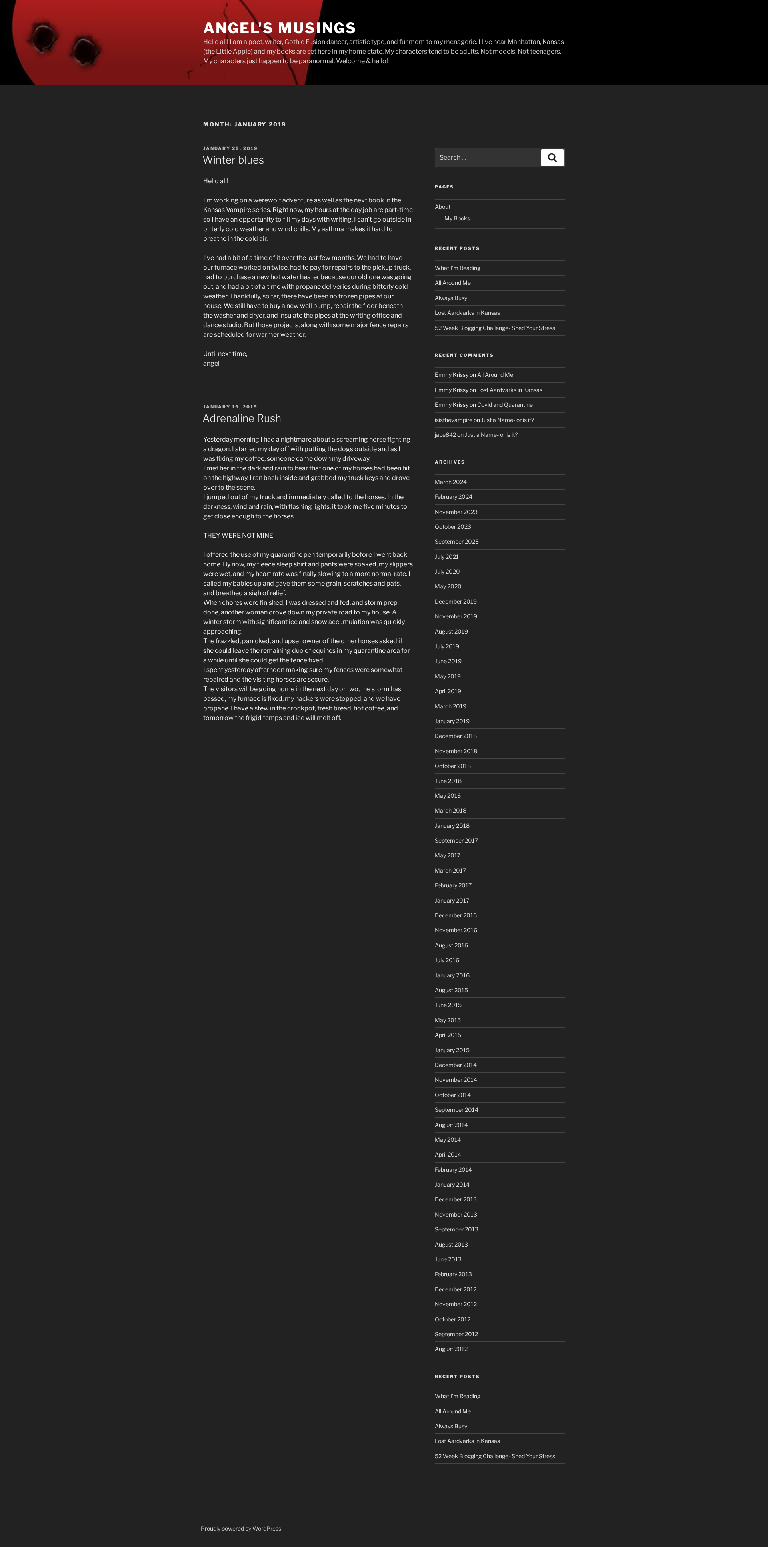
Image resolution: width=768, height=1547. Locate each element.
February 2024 (453, 496)
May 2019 (448, 676)
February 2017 (453, 885)
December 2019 (456, 601)
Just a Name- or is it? (507, 419)
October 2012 (452, 1319)
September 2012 (456, 1334)
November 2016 (456, 930)
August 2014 (451, 1124)
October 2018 (453, 765)
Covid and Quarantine (505, 404)
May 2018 (448, 795)
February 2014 (453, 1169)
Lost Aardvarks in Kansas (467, 312)
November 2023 (456, 511)
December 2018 (456, 735)
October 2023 (453, 526)
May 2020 (448, 586)
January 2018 (452, 825)
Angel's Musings (280, 28)
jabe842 (445, 434)
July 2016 (447, 960)
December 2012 (455, 1289)
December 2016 (456, 915)
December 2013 (456, 1199)
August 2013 (451, 1244)
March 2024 (451, 481)
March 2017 (450, 870)
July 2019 (447, 646)
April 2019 (448, 691)
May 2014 (448, 1139)
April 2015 (448, 1034)
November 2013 (456, 1214)
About (442, 206)
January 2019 (452, 721)
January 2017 (452, 900)
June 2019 (448, 661)
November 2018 (456, 751)
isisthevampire (453, 419)
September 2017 (456, 840)
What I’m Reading (457, 267)
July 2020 (447, 571)
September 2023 (457, 541)
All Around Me (453, 282)
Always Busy (451, 297)
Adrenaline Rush (241, 418)
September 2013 (456, 1229)
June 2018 (448, 780)
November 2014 (456, 1079)
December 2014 (456, 1064)
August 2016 (451, 945)
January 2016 (452, 975)
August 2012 (451, 1348)
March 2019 (450, 706)
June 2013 (448, 1259)
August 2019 (451, 631)
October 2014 (453, 1094)
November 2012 (456, 1304)
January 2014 (452, 1184)
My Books (457, 218)
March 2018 (450, 810)
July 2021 (447, 556)
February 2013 (453, 1274)
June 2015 (448, 1004)
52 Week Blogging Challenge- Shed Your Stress (495, 327)
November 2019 (456, 616)
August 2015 (451, 990)
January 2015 (452, 1050)
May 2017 (447, 855)
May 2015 (448, 1020)
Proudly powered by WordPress (241, 1528)
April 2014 (448, 1154)
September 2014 (456, 1109)
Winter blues (233, 160)
